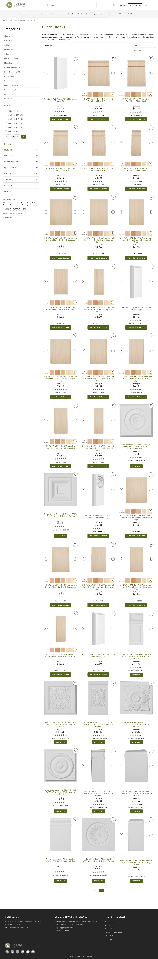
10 (84, 94)
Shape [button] (7, 179)
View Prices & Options (60, 119)
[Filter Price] (23, 137)
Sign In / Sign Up (135, 5)
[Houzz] (33, 952)
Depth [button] (7, 191)
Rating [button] (8, 185)
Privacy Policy (109, 936)
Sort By (134, 45)
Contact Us (129, 14)
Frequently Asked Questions (114, 932)
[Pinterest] (23, 951)
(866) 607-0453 (121, 5)
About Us (119, 14)
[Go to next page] (101, 890)
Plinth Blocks (31, 20)
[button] (21, 106)
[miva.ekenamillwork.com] (15, 5)
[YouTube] (17, 951)
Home (5, 20)
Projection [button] (11, 162)
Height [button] (8, 150)
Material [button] (9, 156)
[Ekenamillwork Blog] (28, 951)
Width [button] (7, 174)
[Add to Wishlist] (75, 58)
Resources (108, 939)
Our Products (109, 922)
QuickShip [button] (10, 168)
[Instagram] (12, 951)
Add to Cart (136, 466)
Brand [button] (8, 144)
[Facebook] (7, 951)
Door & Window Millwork (17, 20)
